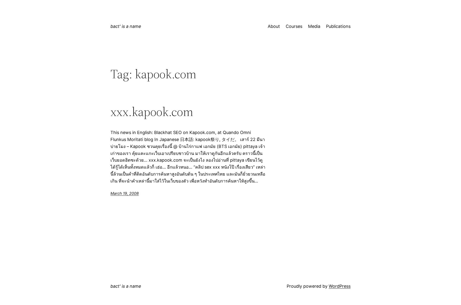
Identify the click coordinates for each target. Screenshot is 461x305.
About (274, 26)
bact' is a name (125, 26)
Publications (338, 26)
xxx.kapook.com (151, 111)
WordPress (340, 286)
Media (314, 26)
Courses (294, 26)
